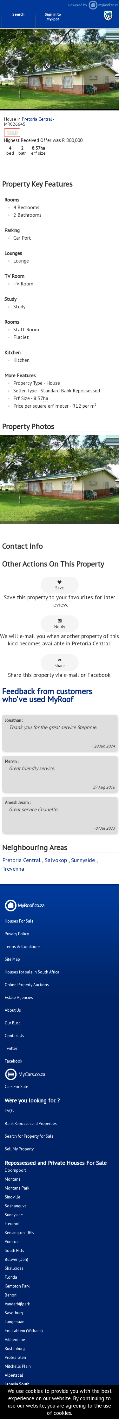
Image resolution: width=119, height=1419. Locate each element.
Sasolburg (14, 1313)
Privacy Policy (17, 934)
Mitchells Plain (18, 1366)
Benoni (11, 1295)
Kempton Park (17, 1286)
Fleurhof (12, 1223)
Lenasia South (17, 1384)
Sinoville (12, 1197)
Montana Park (17, 1188)
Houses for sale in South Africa (32, 972)
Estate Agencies (19, 997)
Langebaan (14, 1321)
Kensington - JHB (19, 1232)
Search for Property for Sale (29, 1136)
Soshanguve (16, 1206)
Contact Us (14, 1035)
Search (18, 14)
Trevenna (13, 868)
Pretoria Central (37, 119)
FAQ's (9, 1110)
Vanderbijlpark (17, 1304)
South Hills (14, 1250)
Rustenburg (15, 1348)
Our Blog (13, 1023)
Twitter (11, 1048)
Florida (11, 1277)
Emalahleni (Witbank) (24, 1330)
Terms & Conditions (23, 946)
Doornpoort (15, 1170)
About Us (13, 1010)
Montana (13, 1179)
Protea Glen (15, 1357)
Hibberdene (15, 1339)
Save (59, 588)
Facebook (13, 1061)
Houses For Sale (19, 921)
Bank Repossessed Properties (31, 1123)
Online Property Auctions (27, 984)
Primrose (13, 1241)
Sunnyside (83, 860)
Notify (59, 626)
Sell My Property (19, 1149)
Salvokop (56, 860)
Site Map (12, 959)
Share (60, 665)
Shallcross (14, 1268)
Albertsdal (14, 1375)
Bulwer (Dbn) (16, 1259)
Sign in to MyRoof (53, 16)
